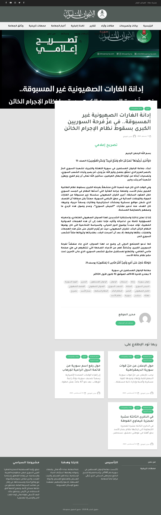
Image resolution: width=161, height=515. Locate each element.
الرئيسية (148, 26)
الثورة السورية (71, 282)
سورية (128, 296)
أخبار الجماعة (58, 26)
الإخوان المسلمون (99, 282)
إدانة (133, 282)
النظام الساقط (101, 291)
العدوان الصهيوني (97, 287)
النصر (128, 291)
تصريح (74, 291)
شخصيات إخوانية (104, 34)
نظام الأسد (116, 296)
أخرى (147, 109)
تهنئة (146, 296)
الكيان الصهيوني (142, 291)
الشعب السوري (115, 287)
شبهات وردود (81, 34)
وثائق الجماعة (15, 26)
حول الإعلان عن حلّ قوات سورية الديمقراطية (136, 368)
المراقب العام (141, 3)
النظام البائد (117, 291)
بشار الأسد (86, 291)
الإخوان (114, 282)
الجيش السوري (142, 287)
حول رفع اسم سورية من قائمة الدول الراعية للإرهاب (81, 368)
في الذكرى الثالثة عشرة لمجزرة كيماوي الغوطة (136, 419)
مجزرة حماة (152, 3)
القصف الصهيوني (77, 287)
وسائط (65, 34)
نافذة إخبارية (77, 26)
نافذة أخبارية (148, 361)
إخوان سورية (143, 282)
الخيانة (129, 287)
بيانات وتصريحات (128, 26)
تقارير (93, 26)
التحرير (84, 282)
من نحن (51, 34)
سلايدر (138, 296)
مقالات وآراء (107, 26)
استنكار (123, 282)
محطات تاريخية (37, 26)
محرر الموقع (128, 137)
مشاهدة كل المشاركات (125, 323)
